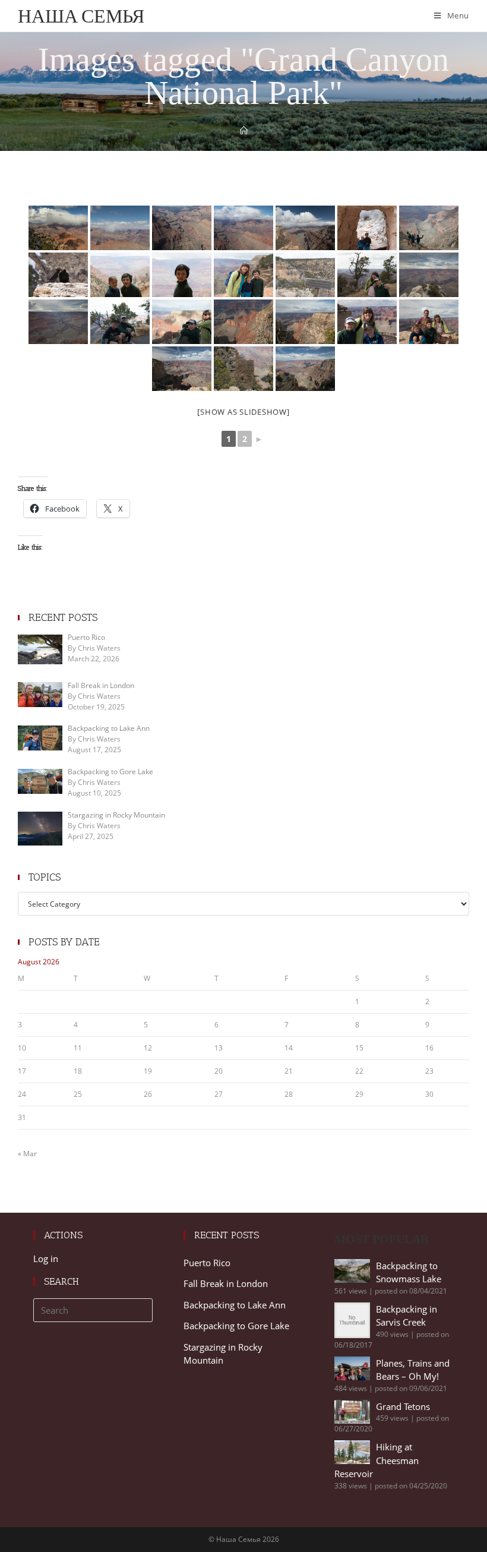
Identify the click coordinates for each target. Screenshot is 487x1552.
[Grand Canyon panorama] (243, 228)
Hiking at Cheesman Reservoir (376, 1460)
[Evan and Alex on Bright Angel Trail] (367, 228)
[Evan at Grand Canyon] (181, 275)
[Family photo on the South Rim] (428, 321)
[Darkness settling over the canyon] (243, 321)
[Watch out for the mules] (305, 275)
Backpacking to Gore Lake (236, 1326)
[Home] (244, 130)
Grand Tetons (403, 1406)
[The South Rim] (243, 368)
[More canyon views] (181, 368)
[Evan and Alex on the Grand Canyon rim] (120, 321)
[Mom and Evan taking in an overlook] (181, 321)
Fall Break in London (226, 1283)
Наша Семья (81, 16)
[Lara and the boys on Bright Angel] (243, 275)
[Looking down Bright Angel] (305, 368)
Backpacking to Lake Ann (235, 1305)
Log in (45, 1258)
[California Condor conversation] (58, 275)
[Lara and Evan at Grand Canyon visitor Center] (367, 275)
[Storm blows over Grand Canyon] (58, 228)
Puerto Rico (207, 1263)
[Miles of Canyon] (181, 228)
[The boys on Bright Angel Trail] (120, 275)
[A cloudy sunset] (428, 275)
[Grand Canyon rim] (305, 321)
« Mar (27, 1154)
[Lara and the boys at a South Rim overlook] (367, 321)
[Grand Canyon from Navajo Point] (120, 228)
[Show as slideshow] (243, 411)
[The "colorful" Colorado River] (58, 321)
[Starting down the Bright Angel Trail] (428, 228)
